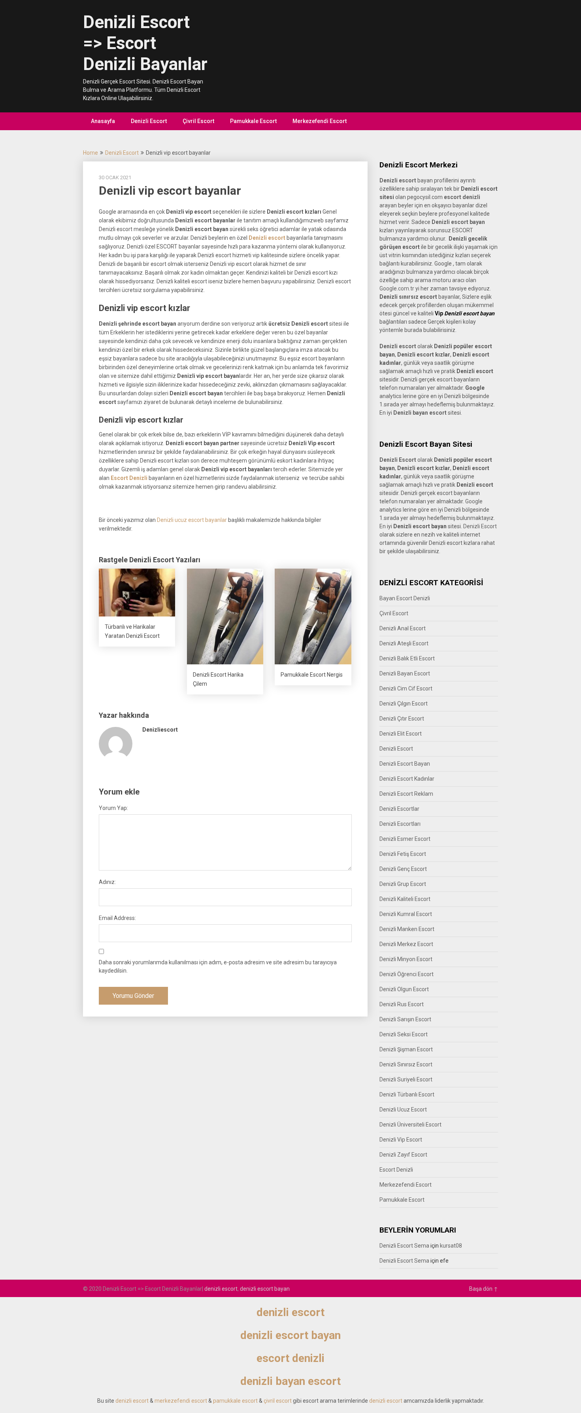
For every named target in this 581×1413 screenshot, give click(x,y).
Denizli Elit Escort (400, 733)
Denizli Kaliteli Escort (404, 899)
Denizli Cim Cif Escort (405, 688)
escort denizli (462, 197)
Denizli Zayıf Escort (403, 1154)
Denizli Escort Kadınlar (406, 779)
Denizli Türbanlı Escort (406, 1094)
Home (90, 153)
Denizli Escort (149, 121)
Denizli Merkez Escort (406, 944)
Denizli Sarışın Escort (405, 1019)
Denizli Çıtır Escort (401, 718)
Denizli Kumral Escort (405, 914)
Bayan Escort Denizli (404, 598)
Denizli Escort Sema (404, 1245)
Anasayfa (103, 121)
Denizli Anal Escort (402, 628)
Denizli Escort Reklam (406, 794)
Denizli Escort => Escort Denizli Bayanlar (145, 43)
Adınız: (107, 882)
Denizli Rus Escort (401, 1004)
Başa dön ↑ (483, 1289)
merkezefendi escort (181, 1401)
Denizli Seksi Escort (403, 1034)
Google (474, 501)
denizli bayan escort (290, 1381)
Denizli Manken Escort (406, 929)
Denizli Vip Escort (400, 1139)
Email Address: (117, 918)
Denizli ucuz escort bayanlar (192, 520)
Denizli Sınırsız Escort (405, 1064)
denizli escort (221, 1289)
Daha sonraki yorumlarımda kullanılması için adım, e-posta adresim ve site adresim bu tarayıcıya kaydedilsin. (218, 966)
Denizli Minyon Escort (405, 959)
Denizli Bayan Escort (404, 673)
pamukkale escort (235, 1401)
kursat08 (451, 1245)
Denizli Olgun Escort (404, 989)
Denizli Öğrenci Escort (406, 974)
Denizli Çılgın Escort (403, 703)
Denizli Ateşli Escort (403, 643)
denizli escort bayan (265, 1289)
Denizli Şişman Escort (406, 1049)
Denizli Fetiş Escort (402, 854)
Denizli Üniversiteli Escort (410, 1124)
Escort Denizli (396, 1169)
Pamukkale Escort (253, 121)
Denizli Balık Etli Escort (407, 658)
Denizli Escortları (400, 824)
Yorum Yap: (113, 808)
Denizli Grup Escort (402, 884)
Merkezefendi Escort (319, 121)
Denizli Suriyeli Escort (405, 1079)
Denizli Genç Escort (403, 869)
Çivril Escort (198, 121)
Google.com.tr (396, 288)
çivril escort (278, 1401)
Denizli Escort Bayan (404, 764)
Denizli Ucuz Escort (403, 1109)
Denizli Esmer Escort (404, 839)
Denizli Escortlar (399, 809)
